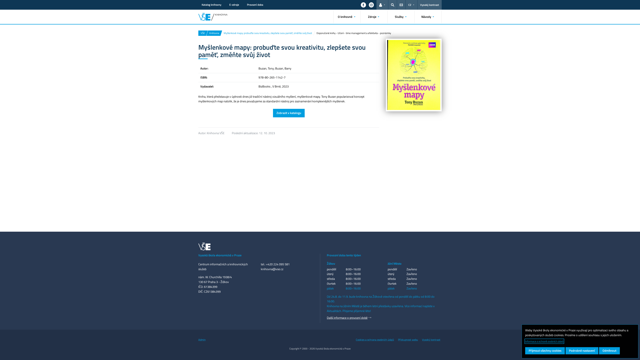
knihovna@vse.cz (272, 269)
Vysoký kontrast (429, 5)
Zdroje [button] (372, 16)
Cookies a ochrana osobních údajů (375, 340)
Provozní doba (255, 5)
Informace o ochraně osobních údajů (544, 341)
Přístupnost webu (408, 340)
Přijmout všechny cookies (545, 350)
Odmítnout (609, 350)
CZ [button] (409, 5)
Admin (202, 340)
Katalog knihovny (211, 5)
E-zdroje (234, 5)
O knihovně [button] (345, 16)
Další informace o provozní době (347, 318)
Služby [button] (399, 16)
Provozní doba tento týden (344, 255)
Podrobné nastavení (582, 350)
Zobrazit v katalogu (288, 113)
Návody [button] (426, 16)
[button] (363, 4)
